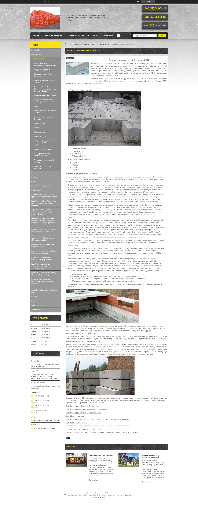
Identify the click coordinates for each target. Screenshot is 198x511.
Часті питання (36, 305)
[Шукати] (162, 35)
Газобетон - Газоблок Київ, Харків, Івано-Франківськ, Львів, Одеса (44, 230)
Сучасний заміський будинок (101, 455)
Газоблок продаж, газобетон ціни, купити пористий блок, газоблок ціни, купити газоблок (43, 238)
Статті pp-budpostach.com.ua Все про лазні (82, 406)
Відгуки (34, 301)
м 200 (145, 263)
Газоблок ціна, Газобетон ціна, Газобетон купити (42, 245)
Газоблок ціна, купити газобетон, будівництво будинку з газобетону (44, 196)
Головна (37, 35)
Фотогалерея (36, 54)
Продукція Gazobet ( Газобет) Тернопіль (45, 111)
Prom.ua (110, 493)
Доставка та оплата (38, 309)
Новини (34, 177)
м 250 (150, 263)
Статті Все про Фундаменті (76, 423)
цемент (94, 333)
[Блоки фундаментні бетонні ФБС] (77, 68)
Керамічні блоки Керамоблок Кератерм (44, 118)
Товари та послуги (76, 35)
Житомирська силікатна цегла (45, 95)
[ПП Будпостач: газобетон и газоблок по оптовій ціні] (45, 18)
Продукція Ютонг (40, 136)
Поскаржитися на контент (107, 495)
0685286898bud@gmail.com (44, 428)
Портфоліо (35, 50)
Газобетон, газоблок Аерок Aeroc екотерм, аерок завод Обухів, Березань (43, 203)
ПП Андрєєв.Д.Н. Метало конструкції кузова (43, 155)
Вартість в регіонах (54, 35)
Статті (70, 44)
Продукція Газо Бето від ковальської (43, 167)
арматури (77, 227)
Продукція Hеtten (40, 132)
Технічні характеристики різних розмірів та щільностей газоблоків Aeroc (44, 290)
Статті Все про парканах (75, 416)
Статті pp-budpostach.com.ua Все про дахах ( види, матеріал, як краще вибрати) (97, 419)
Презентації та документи (41, 186)
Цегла (36, 106)
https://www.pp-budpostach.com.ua (46, 420)
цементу (84, 328)
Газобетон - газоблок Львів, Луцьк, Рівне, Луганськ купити (44, 252)
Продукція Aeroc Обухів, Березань (43, 75)
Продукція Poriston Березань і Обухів (45, 81)
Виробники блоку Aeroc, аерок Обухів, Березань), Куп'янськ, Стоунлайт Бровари (45, 89)
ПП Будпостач (36, 190)
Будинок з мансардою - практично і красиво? (151, 456)
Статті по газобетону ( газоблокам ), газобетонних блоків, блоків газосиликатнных (98, 426)
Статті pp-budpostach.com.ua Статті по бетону (84, 413)
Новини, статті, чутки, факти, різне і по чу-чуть (84, 429)
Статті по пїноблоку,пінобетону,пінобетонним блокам (86, 409)
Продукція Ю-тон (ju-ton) (43, 149)
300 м (159, 263)
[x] (69, 438)
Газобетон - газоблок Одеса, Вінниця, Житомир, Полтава (42, 259)
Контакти (108, 35)
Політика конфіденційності (125, 495)
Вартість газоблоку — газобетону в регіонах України (45, 64)
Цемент (36, 128)
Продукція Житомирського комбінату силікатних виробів (44, 101)
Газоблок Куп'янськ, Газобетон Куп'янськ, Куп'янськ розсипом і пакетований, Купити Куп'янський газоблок (43, 221)
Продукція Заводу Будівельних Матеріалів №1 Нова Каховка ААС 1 (45, 143)
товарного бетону (112, 75)
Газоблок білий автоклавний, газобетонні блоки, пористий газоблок (42, 281)
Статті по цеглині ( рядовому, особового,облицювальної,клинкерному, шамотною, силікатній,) (102, 432)
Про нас (96, 35)
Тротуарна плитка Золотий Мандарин (44, 161)
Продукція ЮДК (39, 123)
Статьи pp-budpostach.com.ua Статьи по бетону (92, 44)
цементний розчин (83, 197)
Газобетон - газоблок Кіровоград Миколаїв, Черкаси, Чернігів (43, 274)
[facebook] (67, 438)
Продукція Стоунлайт (42, 70)
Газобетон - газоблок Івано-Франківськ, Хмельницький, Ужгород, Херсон (41, 266)
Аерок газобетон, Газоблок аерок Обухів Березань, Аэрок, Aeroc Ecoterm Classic (43, 212)
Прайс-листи (36, 173)
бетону (138, 207)
